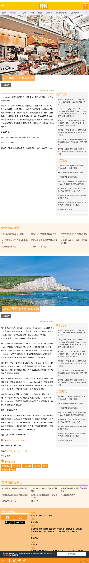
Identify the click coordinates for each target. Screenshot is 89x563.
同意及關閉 (71, 554)
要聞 (41, 515)
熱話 (45, 515)
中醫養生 (60, 528)
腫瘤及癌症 (70, 528)
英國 (13, 470)
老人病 (58, 531)
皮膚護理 (65, 531)
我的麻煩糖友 (61, 13)
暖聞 (50, 515)
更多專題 (73, 531)
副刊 (40, 13)
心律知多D (74, 13)
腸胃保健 (34, 531)
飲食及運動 (43, 528)
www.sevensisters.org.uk (17, 440)
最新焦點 (34, 515)
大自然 (37, 466)
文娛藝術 (27, 466)
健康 (4, 13)
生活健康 (52, 528)
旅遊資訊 (6, 466)
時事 (32, 13)
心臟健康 (79, 528)
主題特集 (23, 13)
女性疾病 (50, 531)
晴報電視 (12, 13)
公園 (45, 466)
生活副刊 (6, 85)
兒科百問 (42, 531)
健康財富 (48, 13)
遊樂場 (5, 470)
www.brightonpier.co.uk (16, 450)
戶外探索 (17, 466)
